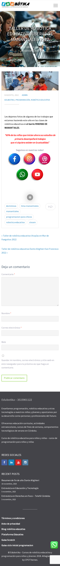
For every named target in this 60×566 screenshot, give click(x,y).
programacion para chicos (19, 216)
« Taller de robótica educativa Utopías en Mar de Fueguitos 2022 (25, 237)
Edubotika (10, 100)
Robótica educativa (40, 100)
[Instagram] (25, 462)
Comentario (8, 274)
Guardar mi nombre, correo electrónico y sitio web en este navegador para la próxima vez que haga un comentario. (27, 364)
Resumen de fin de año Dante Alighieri (20, 480)
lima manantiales (30, 205)
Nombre (6, 313)
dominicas (11, 205)
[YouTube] (18, 462)
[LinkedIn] (11, 462)
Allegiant (46, 556)
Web (3, 342)
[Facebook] (4, 462)
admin (25, 95)
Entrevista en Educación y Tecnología (19, 488)
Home (8, 46)
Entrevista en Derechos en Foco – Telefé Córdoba (25, 495)
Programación (23, 100)
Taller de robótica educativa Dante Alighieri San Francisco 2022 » (30, 250)
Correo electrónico (11, 327)
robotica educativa (15, 222)
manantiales (12, 211)
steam (32, 222)
